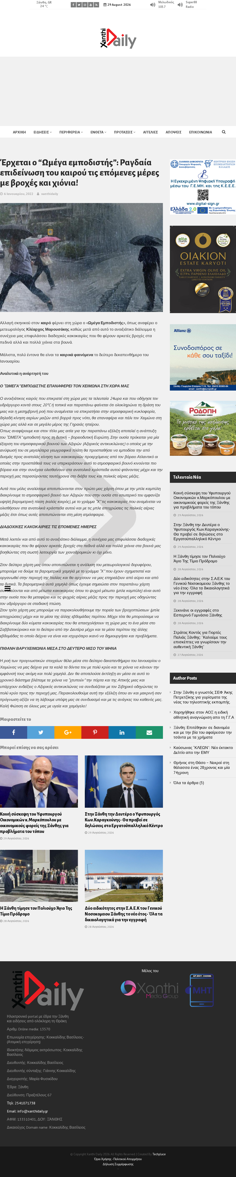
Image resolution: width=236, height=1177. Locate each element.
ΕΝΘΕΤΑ (97, 132)
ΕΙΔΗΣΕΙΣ (41, 132)
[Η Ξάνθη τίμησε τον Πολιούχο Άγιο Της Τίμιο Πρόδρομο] (39, 877)
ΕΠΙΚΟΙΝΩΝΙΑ (200, 132)
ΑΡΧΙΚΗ (19, 132)
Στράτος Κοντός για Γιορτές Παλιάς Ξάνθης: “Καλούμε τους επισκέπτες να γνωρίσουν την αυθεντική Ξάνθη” (200, 639)
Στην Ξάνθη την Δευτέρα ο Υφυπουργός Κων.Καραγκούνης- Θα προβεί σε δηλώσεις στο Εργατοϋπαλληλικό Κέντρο (124, 820)
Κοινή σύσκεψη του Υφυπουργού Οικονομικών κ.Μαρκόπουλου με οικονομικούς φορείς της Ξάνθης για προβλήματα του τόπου (202, 500)
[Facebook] (73, 4)
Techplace (159, 1154)
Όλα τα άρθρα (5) (189, 782)
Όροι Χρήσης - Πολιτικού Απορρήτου (118, 1159)
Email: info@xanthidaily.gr (27, 1111)
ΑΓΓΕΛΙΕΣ (150, 132)
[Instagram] (85, 4)
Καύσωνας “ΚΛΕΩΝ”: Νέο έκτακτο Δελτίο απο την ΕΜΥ (203, 750)
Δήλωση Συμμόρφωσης (118, 1164)
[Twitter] (79, 4)
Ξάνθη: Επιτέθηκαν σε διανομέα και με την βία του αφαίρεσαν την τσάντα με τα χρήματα (203, 732)
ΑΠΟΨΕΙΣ (173, 132)
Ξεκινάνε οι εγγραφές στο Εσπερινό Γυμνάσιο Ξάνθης (198, 612)
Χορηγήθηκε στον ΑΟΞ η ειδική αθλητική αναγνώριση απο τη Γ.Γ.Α (204, 715)
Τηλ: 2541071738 (21, 1103)
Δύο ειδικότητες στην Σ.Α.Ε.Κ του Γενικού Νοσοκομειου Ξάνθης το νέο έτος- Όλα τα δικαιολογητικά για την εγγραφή (123, 914)
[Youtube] (90, 4)
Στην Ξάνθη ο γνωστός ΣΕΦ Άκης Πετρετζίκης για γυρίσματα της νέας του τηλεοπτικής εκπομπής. (203, 697)
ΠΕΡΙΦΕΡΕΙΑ (69, 132)
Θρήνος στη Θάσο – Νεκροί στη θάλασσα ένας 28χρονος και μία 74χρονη (202, 767)
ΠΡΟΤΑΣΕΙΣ (123, 132)
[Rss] (96, 4)
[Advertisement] (118, 91)
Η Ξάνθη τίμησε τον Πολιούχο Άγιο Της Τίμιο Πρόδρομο (199, 559)
